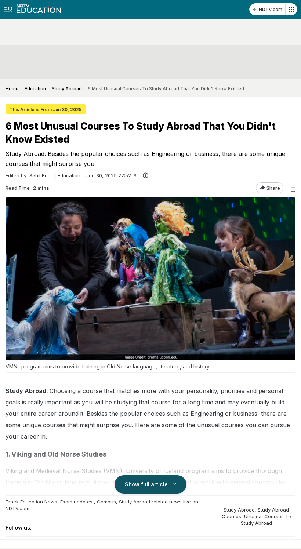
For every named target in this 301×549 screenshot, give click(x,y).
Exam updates (76, 502)
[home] (39, 6)
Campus (106, 502)
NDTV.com (270, 9)
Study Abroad (134, 502)
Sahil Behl (40, 175)
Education (69, 175)
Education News (38, 502)
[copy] (292, 188)
